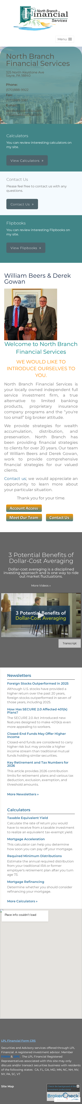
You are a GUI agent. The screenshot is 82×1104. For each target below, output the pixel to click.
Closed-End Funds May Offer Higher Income (36, 735)
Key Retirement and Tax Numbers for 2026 (37, 764)
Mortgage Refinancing (25, 882)
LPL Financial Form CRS (18, 1040)
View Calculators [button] (25, 161)
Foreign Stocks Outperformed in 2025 (37, 683)
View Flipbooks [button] (24, 248)
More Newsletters (23, 794)
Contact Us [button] (20, 204)
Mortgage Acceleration (26, 839)
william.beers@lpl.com (24, 114)
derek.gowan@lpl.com (24, 110)
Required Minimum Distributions (34, 856)
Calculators (18, 809)
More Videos (41, 585)
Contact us (15, 478)
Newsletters (19, 675)
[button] (64, 39)
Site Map (7, 1086)
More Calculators (22, 901)
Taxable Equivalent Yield (27, 818)
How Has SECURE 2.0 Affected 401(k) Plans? (37, 710)
